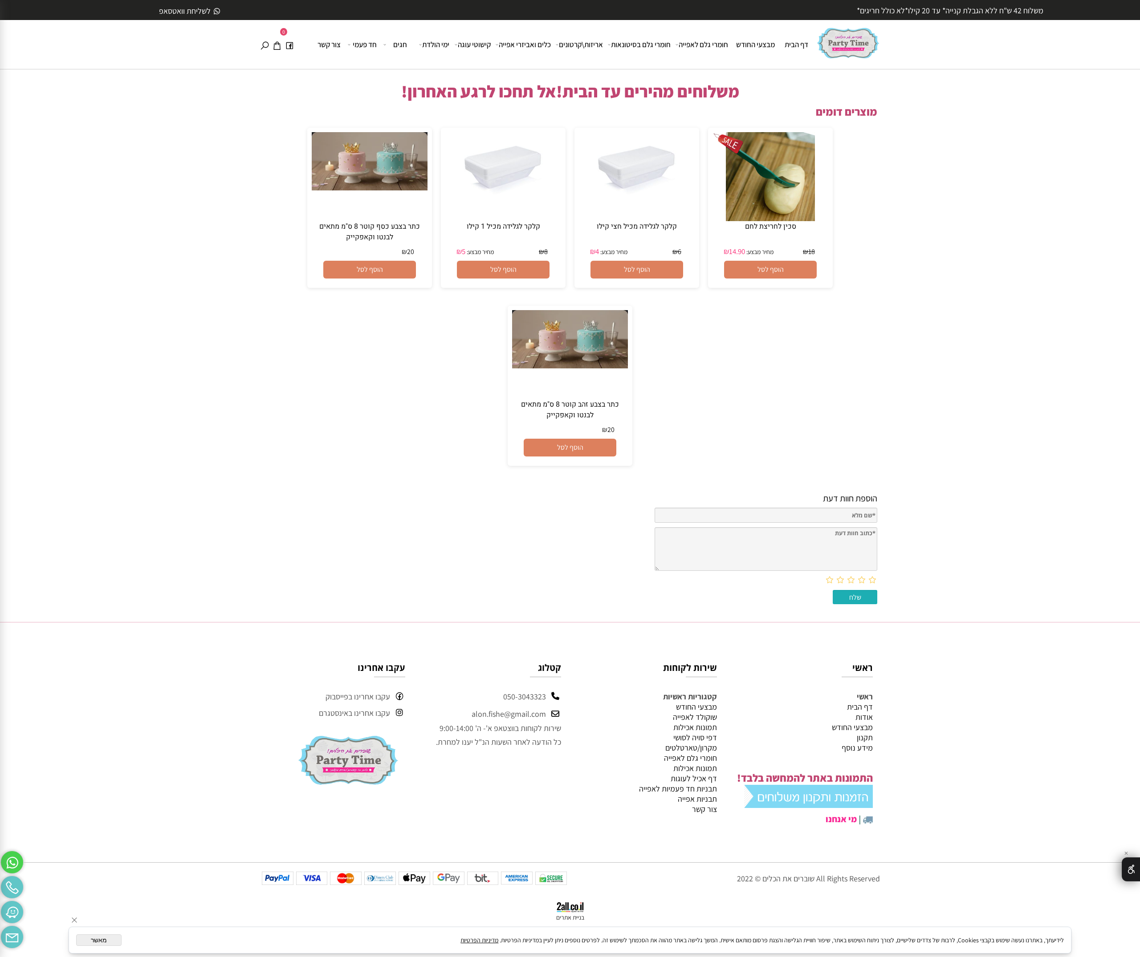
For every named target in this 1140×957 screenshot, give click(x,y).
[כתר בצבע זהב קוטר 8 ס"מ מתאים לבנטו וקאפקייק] (570, 365)
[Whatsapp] (12, 860)
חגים (400, 44)
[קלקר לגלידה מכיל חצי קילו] (637, 210)
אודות (864, 717)
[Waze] (12, 909)
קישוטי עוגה (474, 44)
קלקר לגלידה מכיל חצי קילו (637, 226)
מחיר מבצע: (759, 252)
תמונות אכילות (695, 727)
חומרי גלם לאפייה (703, 44)
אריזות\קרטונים (581, 44)
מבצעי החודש (755, 44)
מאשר (99, 940)
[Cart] (277, 44)
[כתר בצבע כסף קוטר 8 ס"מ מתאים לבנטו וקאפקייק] (370, 187)
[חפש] (265, 44)
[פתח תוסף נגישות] (1131, 869)
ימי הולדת (435, 44)
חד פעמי (365, 44)
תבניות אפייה (697, 799)
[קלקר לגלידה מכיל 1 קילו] (503, 210)
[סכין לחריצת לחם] (770, 218)
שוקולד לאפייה (695, 717)
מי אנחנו (841, 819)
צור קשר (329, 44)
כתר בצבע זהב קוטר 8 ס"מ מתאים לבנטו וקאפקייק (570, 409)
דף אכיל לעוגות (694, 778)
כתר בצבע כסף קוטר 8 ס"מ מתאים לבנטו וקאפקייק (369, 231)
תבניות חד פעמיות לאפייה (678, 788)
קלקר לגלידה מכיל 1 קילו (503, 226)
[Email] (12, 934)
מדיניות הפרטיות (479, 940)
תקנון (865, 737)
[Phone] (12, 884)
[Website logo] (848, 39)
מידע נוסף (857, 748)
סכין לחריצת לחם (770, 226)
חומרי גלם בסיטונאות (641, 44)
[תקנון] (808, 804)
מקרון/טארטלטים (691, 748)
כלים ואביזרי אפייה (525, 44)
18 (811, 251)
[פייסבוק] (289, 44)
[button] (770, 270)
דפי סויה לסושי (695, 737)
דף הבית (796, 44)
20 (410, 251)
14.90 (737, 251)
